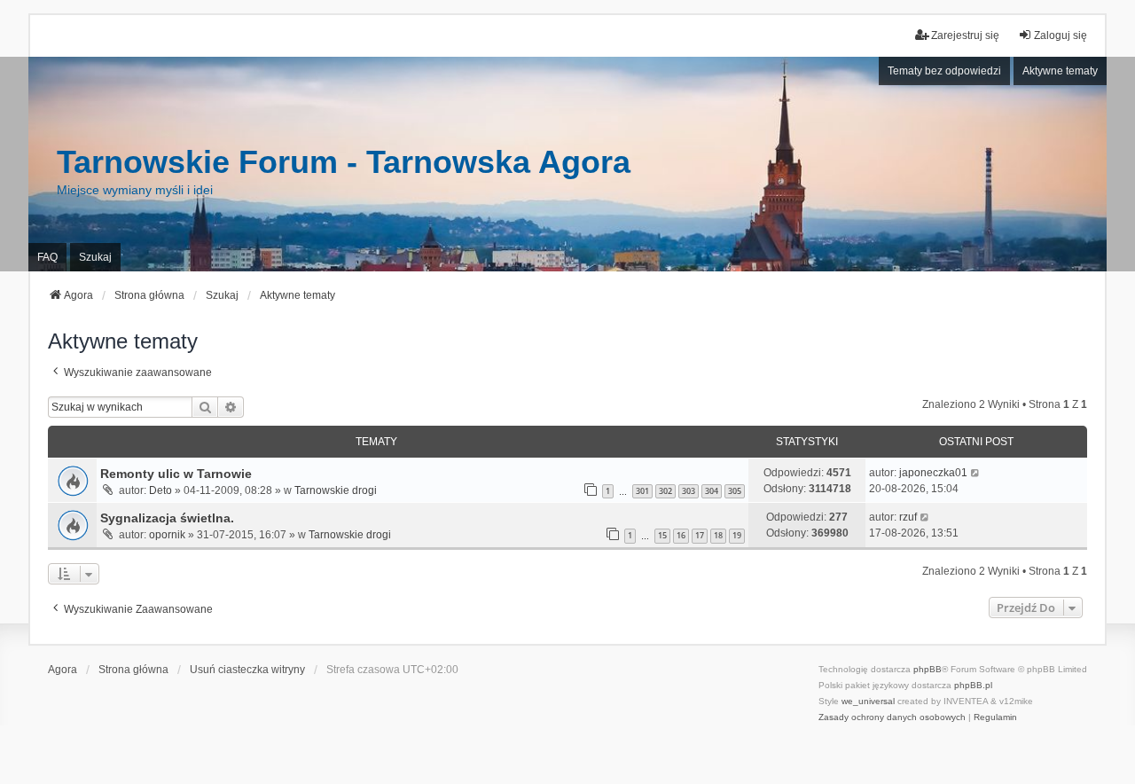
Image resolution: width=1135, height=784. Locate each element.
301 (642, 491)
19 (736, 535)
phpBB (927, 669)
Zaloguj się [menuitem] (1060, 35)
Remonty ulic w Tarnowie (176, 473)
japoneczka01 (933, 472)
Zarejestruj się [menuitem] (965, 35)
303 (688, 491)
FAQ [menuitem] (47, 257)
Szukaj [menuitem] (95, 257)
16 (681, 535)
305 (734, 491)
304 (711, 491)
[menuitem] (892, 717)
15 (662, 535)
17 (699, 535)
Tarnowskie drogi (335, 490)
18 (718, 535)
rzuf (908, 517)
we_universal (868, 701)
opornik (167, 535)
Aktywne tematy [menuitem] (1060, 71)
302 (665, 491)
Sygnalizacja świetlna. (167, 518)
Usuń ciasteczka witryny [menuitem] (247, 669)
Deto (160, 490)
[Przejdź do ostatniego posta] (976, 473)
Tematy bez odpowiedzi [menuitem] (944, 71)
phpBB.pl (973, 685)
